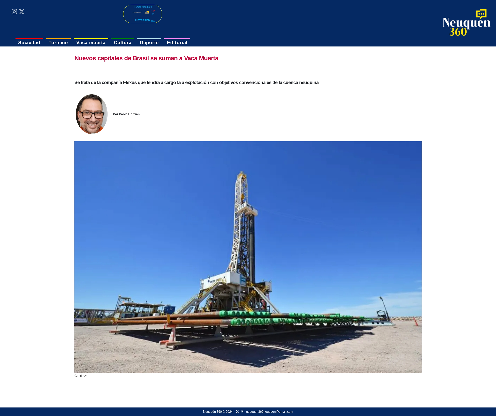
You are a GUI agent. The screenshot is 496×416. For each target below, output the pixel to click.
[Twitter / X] (22, 12)
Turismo (58, 42)
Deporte (149, 42)
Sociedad (29, 42)
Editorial (177, 42)
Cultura (123, 42)
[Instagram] (14, 12)
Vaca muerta (91, 42)
